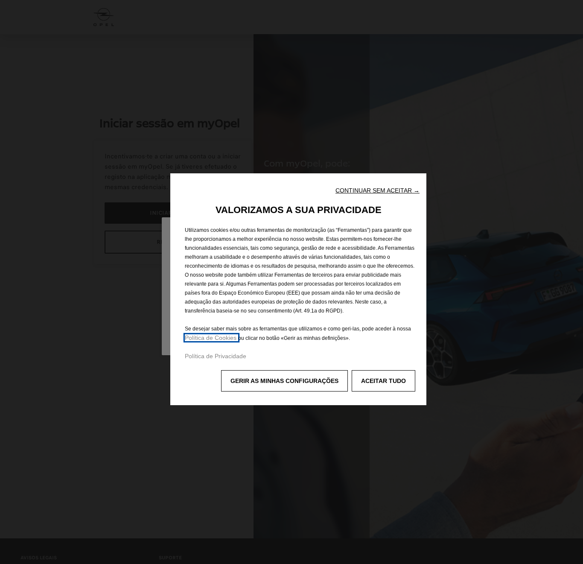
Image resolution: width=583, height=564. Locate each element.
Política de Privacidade (215, 356)
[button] (377, 190)
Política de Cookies (211, 337)
